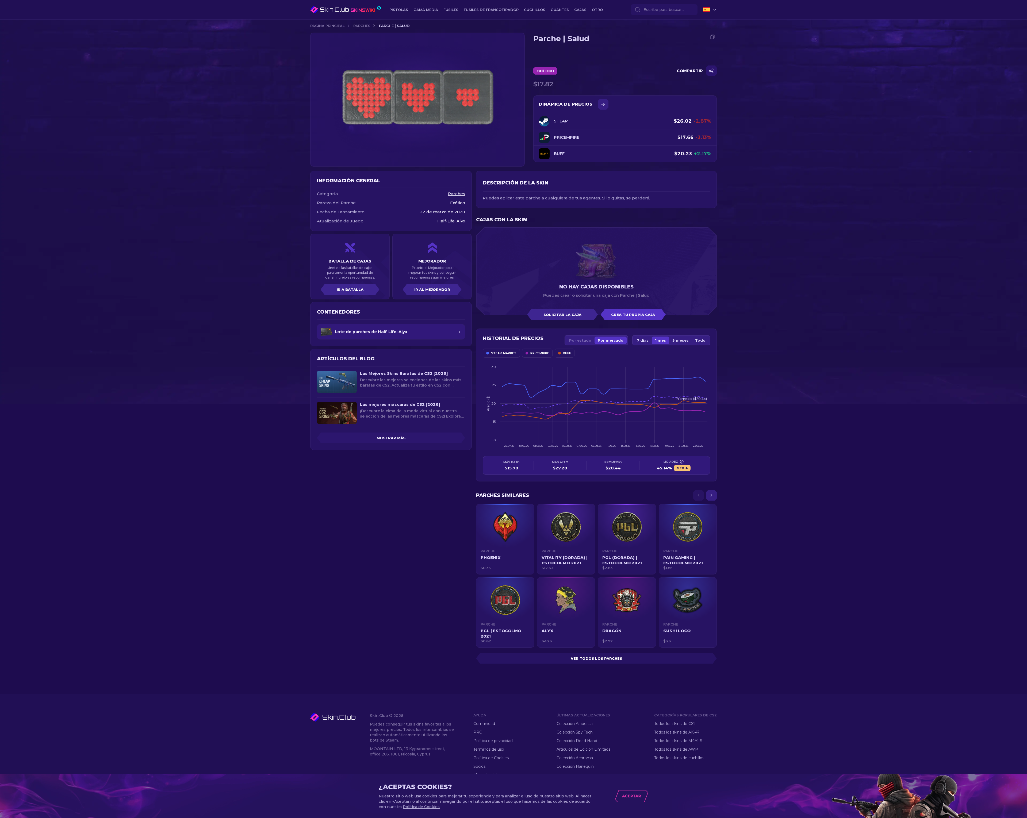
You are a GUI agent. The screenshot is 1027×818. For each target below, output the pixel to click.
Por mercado (610, 340)
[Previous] (698, 495)
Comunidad (484, 723)
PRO (477, 732)
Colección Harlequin (575, 766)
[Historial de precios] (603, 104)
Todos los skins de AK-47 (677, 732)
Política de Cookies (491, 757)
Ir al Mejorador (432, 289)
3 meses (680, 340)
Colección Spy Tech (575, 732)
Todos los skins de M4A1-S (678, 740)
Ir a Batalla (350, 289)
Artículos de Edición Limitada (584, 749)
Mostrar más (391, 438)
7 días (643, 340)
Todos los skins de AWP (676, 749)
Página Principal (327, 26)
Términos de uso (488, 749)
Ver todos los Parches (596, 658)
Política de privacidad (493, 740)
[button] (505, 539)
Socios (479, 766)
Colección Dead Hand (577, 740)
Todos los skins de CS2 (675, 723)
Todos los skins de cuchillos (679, 757)
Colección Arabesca (575, 723)
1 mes (660, 340)
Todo (700, 340)
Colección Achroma (575, 757)
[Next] (711, 495)
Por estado (580, 340)
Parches (361, 26)
